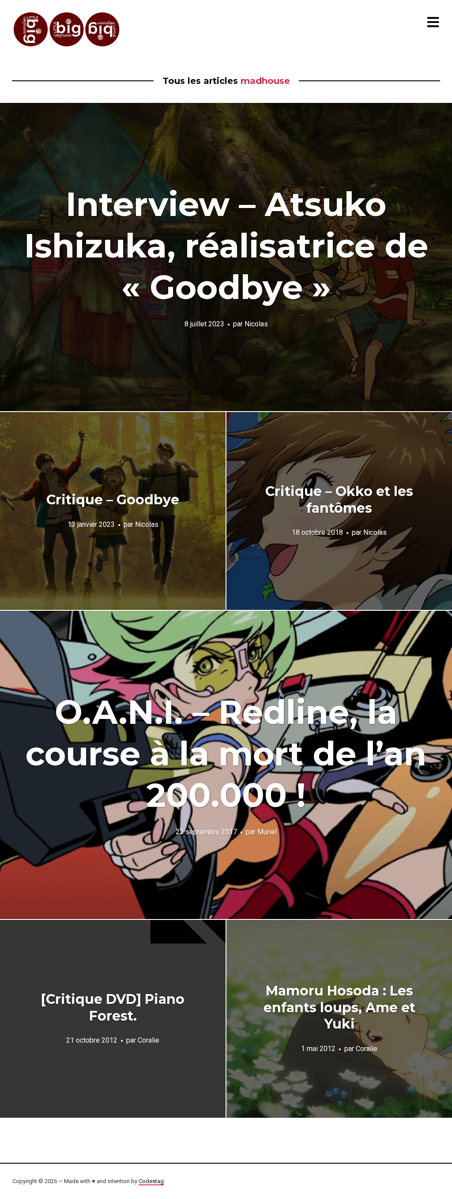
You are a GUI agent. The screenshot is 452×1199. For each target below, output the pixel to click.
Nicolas (256, 324)
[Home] (67, 29)
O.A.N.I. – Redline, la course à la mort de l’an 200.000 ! (226, 753)
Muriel (267, 832)
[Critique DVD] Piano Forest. (113, 1007)
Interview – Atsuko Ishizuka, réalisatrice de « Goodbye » (226, 245)
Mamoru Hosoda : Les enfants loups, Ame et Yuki (339, 1007)
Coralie (148, 1040)
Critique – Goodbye (112, 500)
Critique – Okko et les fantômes (339, 499)
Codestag (151, 1181)
